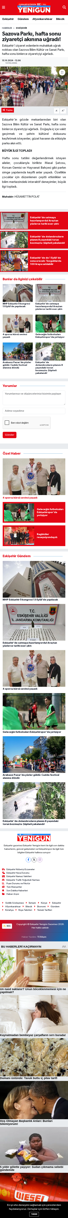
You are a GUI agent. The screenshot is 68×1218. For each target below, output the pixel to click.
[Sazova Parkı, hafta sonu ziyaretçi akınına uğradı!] (34, 86)
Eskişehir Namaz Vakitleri (19, 876)
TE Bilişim (41, 937)
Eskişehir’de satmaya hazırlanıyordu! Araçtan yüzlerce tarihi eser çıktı (48, 306)
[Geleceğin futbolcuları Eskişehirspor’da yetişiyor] (50, 323)
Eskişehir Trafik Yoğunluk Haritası (23, 880)
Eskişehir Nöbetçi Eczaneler (20, 869)
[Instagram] (39, 859)
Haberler (7, 28)
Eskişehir (8, 19)
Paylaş (9, 110)
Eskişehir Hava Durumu (17, 873)
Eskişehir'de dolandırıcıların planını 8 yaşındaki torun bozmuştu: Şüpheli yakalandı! (49, 367)
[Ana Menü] (3, 7)
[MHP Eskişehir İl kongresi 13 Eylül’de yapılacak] (18, 292)
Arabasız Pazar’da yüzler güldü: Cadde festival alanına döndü (17, 365)
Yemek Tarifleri (44, 910)
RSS (8, 926)
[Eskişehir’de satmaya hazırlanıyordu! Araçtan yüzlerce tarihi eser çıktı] (50, 292)
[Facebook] (28, 859)
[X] (34, 859)
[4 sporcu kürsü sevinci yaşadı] (18, 323)
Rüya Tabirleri (25, 910)
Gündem (23, 19)
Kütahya (9, 910)
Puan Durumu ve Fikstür (18, 883)
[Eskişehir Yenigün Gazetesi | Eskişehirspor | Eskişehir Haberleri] (33, 7)
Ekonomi (41, 906)
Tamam (34, 1214)
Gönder (9, 435)
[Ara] (64, 7)
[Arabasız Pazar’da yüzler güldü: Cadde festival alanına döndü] (18, 351)
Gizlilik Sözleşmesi (14, 903)
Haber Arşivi (12, 894)
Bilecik (60, 19)
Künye (44, 903)
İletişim (32, 903)
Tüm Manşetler (14, 887)
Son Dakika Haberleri (17, 890)
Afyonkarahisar (42, 19)
